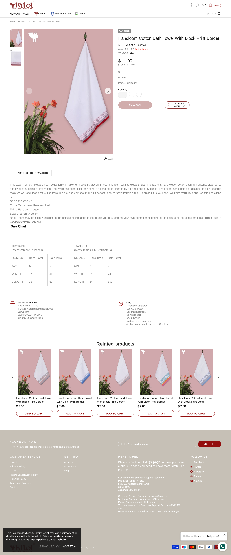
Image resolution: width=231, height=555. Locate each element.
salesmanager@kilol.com (151, 499)
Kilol (132, 53)
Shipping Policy (18, 479)
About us (68, 462)
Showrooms (70, 466)
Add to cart (34, 413)
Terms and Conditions (21, 483)
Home (12, 22)
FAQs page (152, 462)
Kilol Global (22, 5)
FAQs (13, 470)
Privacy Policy (17, 466)
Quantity (122, 89)
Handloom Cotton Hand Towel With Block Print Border (33, 400)
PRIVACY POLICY (50, 546)
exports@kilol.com (145, 502)
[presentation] (12, 377)
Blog (66, 470)
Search (13, 462)
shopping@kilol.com (157, 496)
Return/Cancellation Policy (24, 474)
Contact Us (16, 487)
